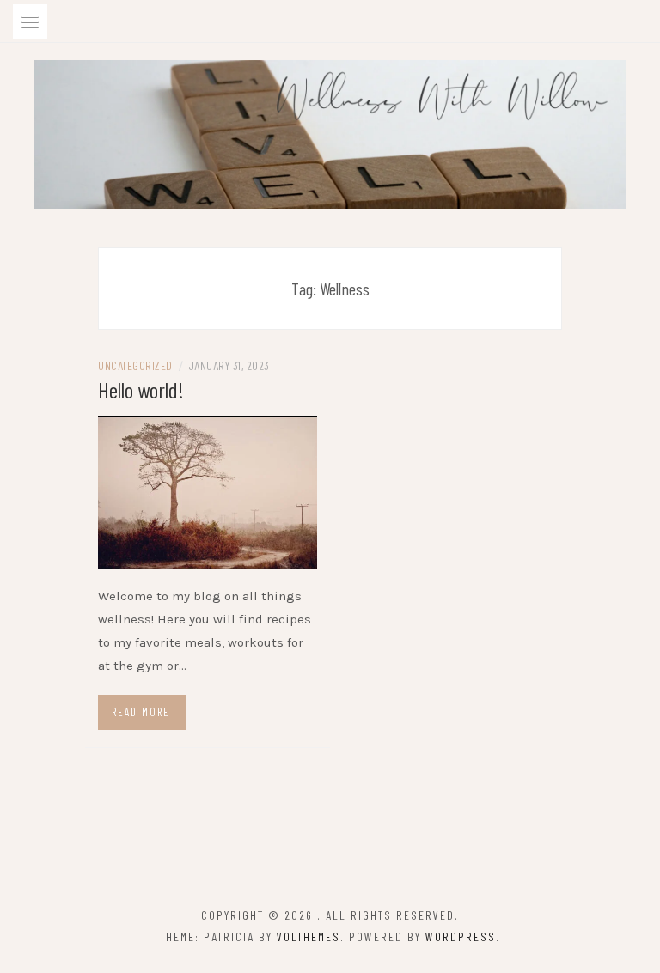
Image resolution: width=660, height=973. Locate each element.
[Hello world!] (207, 491)
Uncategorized (135, 365)
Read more (141, 712)
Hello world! (141, 389)
